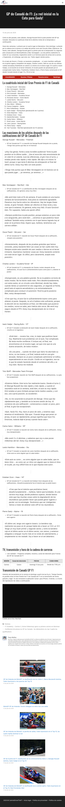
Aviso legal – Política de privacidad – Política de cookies (43, 800)
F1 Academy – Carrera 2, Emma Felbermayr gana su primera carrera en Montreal (32, 626)
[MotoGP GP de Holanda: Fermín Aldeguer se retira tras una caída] (32, 703)
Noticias (7, 624)
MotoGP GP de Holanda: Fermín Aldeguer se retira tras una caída (25, 706)
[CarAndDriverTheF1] (4, 2)
